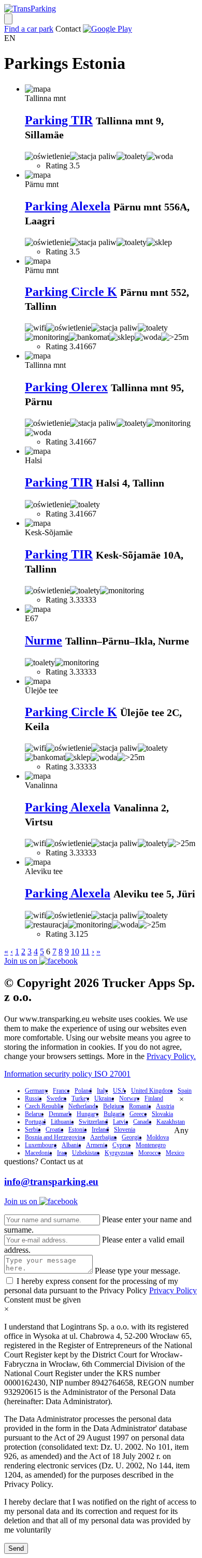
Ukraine (104, 1098)
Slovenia (124, 1129)
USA (119, 1090)
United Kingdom (151, 1090)
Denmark (60, 1114)
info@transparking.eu (51, 1181)
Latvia (120, 1121)
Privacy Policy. (171, 1056)
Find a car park (28, 28)
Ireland (100, 1129)
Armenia (96, 1145)
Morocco (149, 1152)
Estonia (77, 1129)
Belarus (34, 1114)
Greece (138, 1114)
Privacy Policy (173, 1290)
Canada (142, 1121)
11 (85, 951)
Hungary (87, 1114)
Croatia (54, 1129)
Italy (102, 1090)
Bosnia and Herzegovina (55, 1137)
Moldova (158, 1137)
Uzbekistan (85, 1152)
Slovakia (162, 1114)
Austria (165, 1106)
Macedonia (38, 1152)
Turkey (80, 1098)
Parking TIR (59, 120)
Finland (154, 1098)
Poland (83, 1090)
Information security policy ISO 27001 (67, 1073)
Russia (33, 1098)
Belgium (113, 1106)
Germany (36, 1090)
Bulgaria (114, 1114)
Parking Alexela (67, 206)
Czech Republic (44, 1106)
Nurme (43, 640)
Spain (185, 1090)
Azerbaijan (103, 1137)
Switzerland (93, 1121)
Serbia (32, 1129)
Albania (71, 1145)
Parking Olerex (66, 387)
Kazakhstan (170, 1121)
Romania (140, 1106)
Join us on (21, 960)
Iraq (62, 1152)
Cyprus (121, 1145)
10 (75, 951)
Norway (129, 1098)
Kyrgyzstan (119, 1152)
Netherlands (83, 1106)
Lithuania (62, 1121)
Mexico (175, 1152)
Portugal (35, 1121)
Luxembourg (40, 1145)
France (61, 1090)
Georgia (131, 1137)
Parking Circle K (71, 291)
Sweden (56, 1098)
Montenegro (151, 1145)
